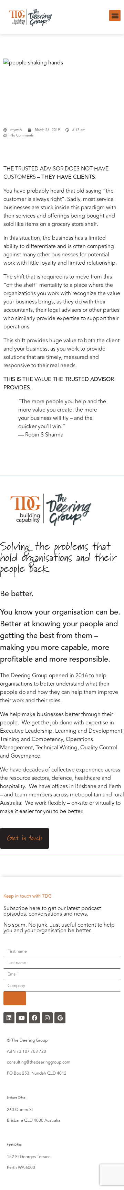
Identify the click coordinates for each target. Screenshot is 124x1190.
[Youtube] (21, 1017)
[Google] (59, 1017)
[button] (115, 15)
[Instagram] (47, 1017)
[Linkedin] (8, 1017)
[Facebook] (34, 1017)
